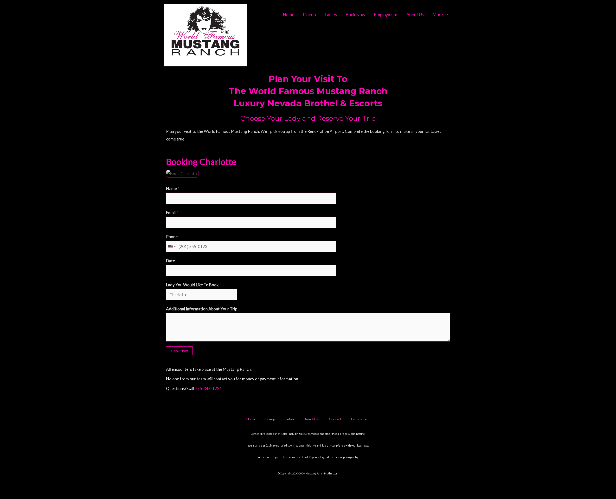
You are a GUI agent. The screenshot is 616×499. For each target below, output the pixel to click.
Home (288, 14)
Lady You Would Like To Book (193, 284)
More (437, 14)
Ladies (331, 14)
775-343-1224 (208, 388)
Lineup (309, 14)
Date (170, 260)
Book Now (355, 14)
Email (172, 212)
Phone (172, 236)
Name (172, 188)
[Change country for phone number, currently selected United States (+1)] (171, 246)
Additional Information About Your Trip (201, 308)
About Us (415, 14)
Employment (386, 14)
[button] (445, 14)
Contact (335, 419)
